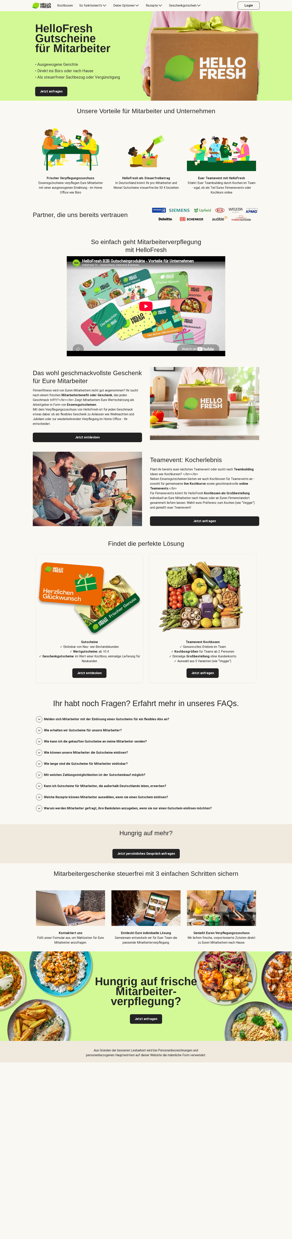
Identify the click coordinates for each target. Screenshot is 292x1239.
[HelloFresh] (41, 6)
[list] (146, 158)
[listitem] (89, 618)
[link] (146, 853)
